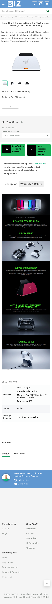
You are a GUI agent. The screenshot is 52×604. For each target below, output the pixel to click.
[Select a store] (34, 3)
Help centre (23, 480)
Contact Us (7, 577)
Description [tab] (10, 183)
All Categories (32, 543)
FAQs (4, 557)
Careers (5, 528)
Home (3, 17)
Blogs (4, 533)
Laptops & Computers (16, 17)
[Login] (40, 3)
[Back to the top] (47, 583)
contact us (40, 163)
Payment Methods (10, 567)
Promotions (31, 528)
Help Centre (7, 562)
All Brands (30, 548)
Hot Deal (30, 533)
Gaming (30, 17)
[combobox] (26, 10)
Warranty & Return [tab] (31, 183)
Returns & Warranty (11, 572)
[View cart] (46, 3)
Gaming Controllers (43, 17)
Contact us (23, 484)
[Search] (47, 11)
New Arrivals (31, 538)
